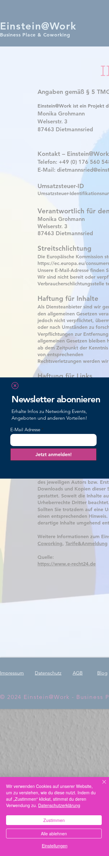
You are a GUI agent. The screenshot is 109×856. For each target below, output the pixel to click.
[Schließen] (100, 785)
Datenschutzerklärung (59, 805)
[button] (15, 385)
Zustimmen (54, 820)
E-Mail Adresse (25, 429)
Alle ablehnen (54, 833)
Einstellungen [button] (55, 846)
